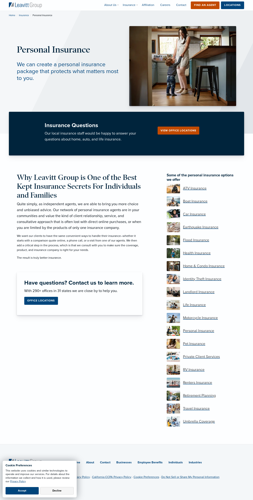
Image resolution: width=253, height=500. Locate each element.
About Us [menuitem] (110, 5)
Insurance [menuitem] (129, 5)
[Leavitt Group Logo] (25, 5)
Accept (22, 490)
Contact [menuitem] (181, 5)
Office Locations (41, 300)
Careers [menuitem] (165, 5)
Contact (105, 462)
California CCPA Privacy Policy (111, 477)
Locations (232, 5)
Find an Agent (205, 5)
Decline (56, 490)
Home (12, 15)
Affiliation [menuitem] (148, 5)
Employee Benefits (150, 462)
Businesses (124, 462)
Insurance (24, 15)
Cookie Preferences (146, 477)
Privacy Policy (18, 481)
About (90, 462)
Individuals (176, 462)
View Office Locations (178, 130)
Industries (195, 462)
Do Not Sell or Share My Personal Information (190, 477)
